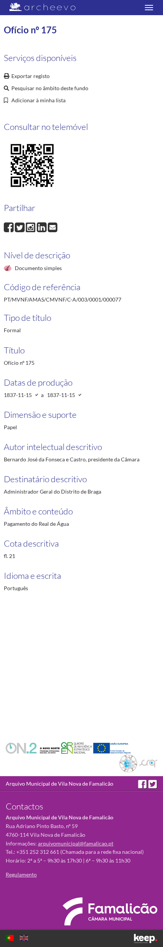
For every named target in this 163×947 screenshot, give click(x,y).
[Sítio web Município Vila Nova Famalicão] (110, 911)
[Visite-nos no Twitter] (152, 783)
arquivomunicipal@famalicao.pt (75, 843)
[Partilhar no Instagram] (31, 226)
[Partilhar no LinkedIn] (42, 226)
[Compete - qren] (77, 747)
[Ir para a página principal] (37, 7)
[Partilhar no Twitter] (20, 226)
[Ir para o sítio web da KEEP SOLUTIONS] (145, 938)
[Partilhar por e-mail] (53, 226)
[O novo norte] (33, 747)
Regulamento (21, 874)
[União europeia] (112, 747)
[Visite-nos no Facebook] (143, 783)
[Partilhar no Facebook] (9, 226)
